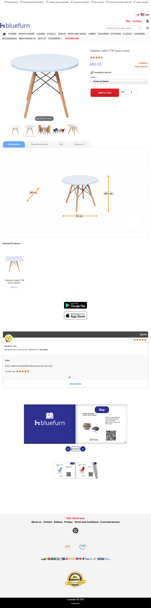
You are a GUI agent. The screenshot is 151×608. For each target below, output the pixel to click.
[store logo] (14, 25)
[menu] (75, 36)
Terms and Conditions (86, 522)
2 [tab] (72, 377)
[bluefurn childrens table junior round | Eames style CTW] (15, 130)
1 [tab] (69, 377)
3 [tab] (75, 377)
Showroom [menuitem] (72, 38)
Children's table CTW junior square (14, 281)
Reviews (79, 144)
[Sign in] (147, 21)
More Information (39, 144)
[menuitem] (12, 33)
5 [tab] (81, 377)
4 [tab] (78, 377)
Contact (137, 21)
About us (36, 522)
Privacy (68, 522)
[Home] (4, 34)
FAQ (128, 21)
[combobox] (123, 28)
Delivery (58, 522)
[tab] (14, 144)
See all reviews (75, 384)
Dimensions (14, 144)
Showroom (78, 518)
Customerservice (110, 522)
